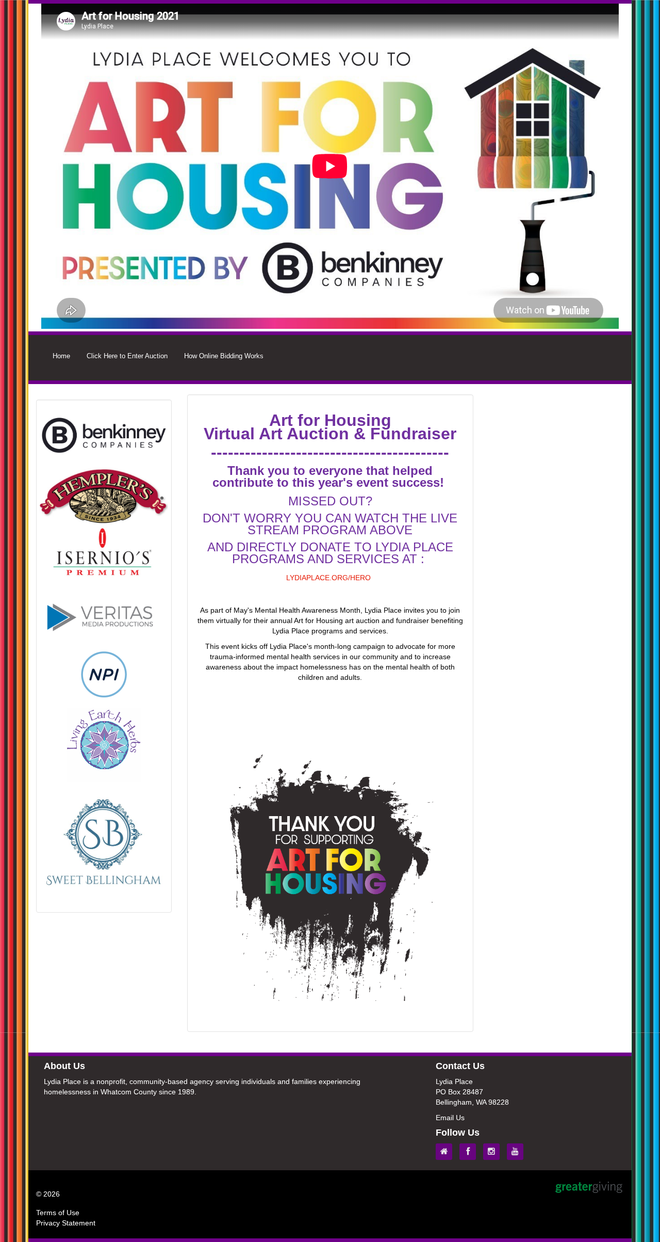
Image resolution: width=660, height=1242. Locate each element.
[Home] (446, 1152)
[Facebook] (470, 1152)
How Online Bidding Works (223, 356)
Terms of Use (57, 1212)
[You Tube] (518, 1152)
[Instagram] (494, 1152)
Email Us (450, 1117)
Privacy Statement (65, 1223)
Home (61, 356)
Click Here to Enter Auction (127, 356)
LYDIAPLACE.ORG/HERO (328, 578)
